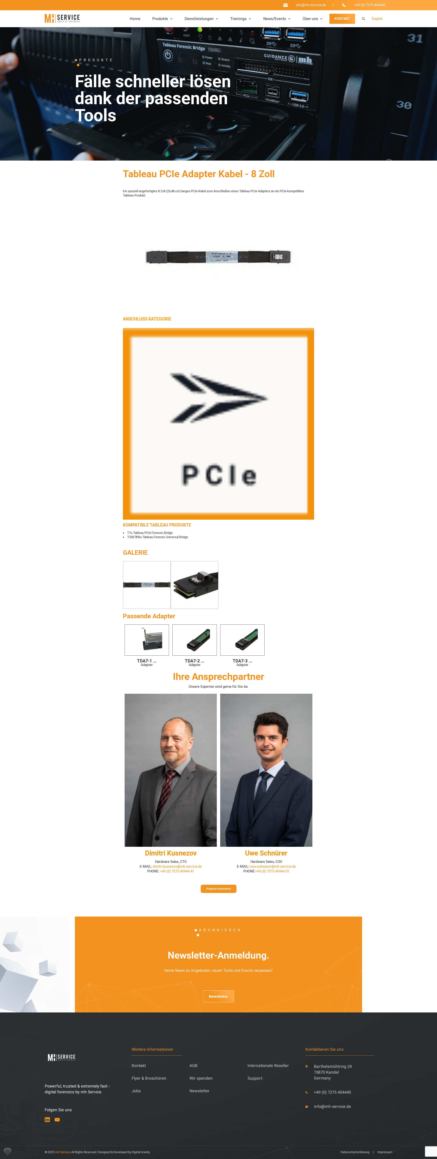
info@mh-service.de (311, 5)
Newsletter (218, 996)
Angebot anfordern (218, 888)
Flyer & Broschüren (149, 1078)
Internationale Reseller (268, 1066)
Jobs (136, 1091)
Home (135, 19)
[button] (7, 1151)
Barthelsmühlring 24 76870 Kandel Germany (333, 1072)
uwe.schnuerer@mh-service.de (273, 866)
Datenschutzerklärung (355, 1152)
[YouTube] (57, 1119)
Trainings (238, 19)
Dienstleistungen (199, 19)
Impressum (384, 1152)
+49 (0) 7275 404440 (369, 5)
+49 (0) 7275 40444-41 (176, 871)
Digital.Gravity (141, 1152)
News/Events (274, 19)
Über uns (310, 19)
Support (255, 1078)
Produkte (160, 19)
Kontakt (139, 1066)
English (377, 19)
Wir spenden (201, 1078)
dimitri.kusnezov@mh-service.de (177, 866)
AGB (193, 1066)
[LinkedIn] (47, 1119)
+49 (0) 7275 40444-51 (272, 871)
